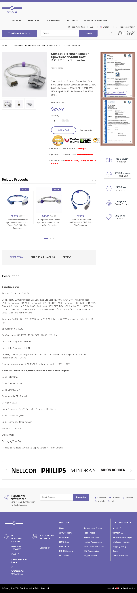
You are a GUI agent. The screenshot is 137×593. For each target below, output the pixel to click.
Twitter (115, 498)
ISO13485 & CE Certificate (115, 93)
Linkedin (129, 498)
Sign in (132, 27)
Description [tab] (16, 257)
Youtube (102, 501)
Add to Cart (63, 130)
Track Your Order (78, 27)
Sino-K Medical (128, 588)
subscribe (81, 497)
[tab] (43, 257)
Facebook (101, 498)
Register (123, 27)
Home (4, 45)
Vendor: (55, 102)
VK (112, 501)
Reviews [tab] (67, 257)
